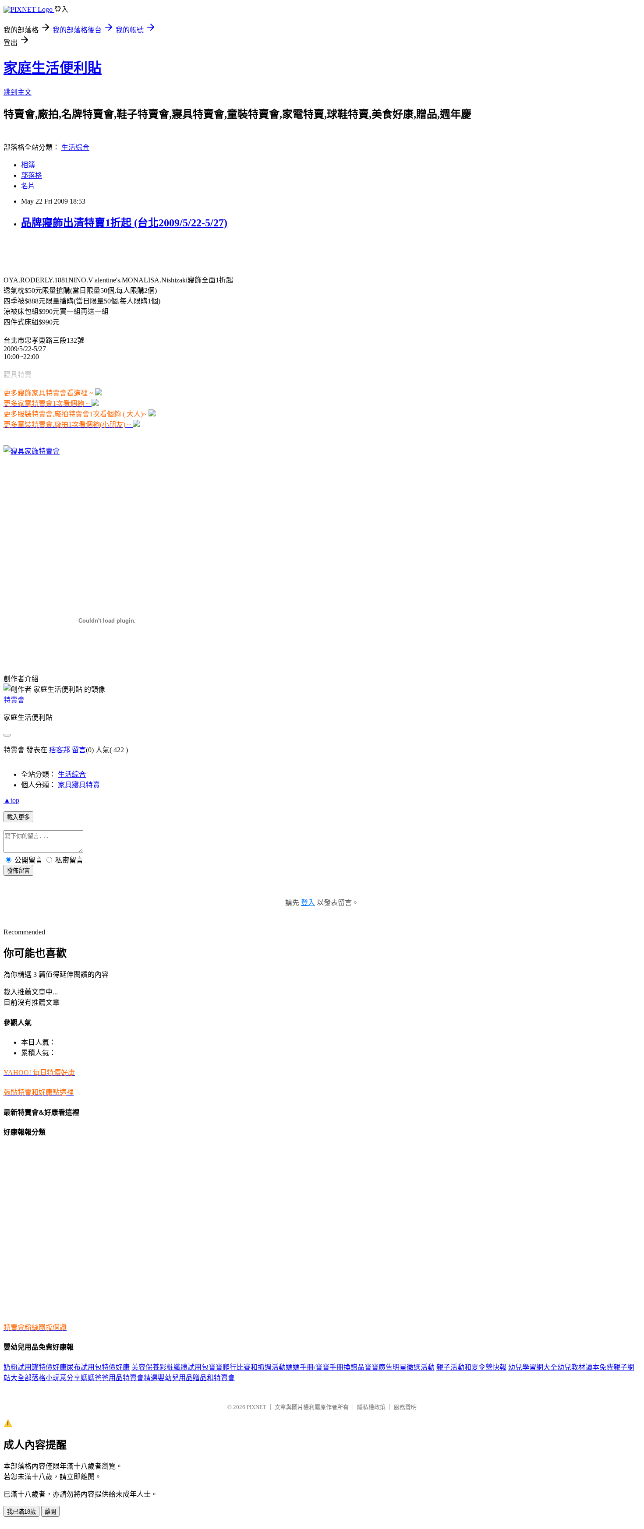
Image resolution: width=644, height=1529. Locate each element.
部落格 (31, 175)
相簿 (28, 165)
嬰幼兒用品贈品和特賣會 (196, 1377)
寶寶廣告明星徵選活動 (399, 1367)
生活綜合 (75, 147)
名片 (28, 186)
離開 (50, 1511)
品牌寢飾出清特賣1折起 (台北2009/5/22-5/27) (124, 223)
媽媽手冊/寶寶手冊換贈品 (325, 1367)
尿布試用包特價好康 (98, 1367)
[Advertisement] (106, 251)
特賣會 (14, 700)
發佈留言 (18, 870)
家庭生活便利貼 (53, 68)
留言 (79, 750)
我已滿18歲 (21, 1511)
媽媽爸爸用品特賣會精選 (119, 1377)
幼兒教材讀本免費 (585, 1367)
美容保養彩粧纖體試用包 (170, 1367)
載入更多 (18, 817)
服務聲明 (405, 1407)
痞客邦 (59, 750)
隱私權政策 (371, 1407)
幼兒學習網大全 (532, 1367)
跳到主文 (18, 92)
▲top (11, 800)
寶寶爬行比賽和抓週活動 (247, 1367)
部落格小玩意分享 (53, 1377)
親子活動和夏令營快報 (471, 1367)
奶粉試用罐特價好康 (35, 1367)
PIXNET (256, 1407)
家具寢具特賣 (79, 785)
